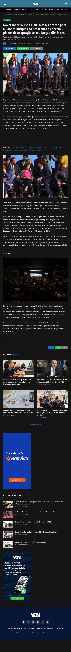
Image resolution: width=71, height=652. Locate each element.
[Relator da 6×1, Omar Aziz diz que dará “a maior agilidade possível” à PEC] (52, 368)
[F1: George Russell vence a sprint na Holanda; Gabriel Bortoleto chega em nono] (8, 514)
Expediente (18, 628)
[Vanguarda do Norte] (35, 4)
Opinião (17, 9)
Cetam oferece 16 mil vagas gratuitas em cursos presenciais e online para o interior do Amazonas (17, 381)
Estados (8, 9)
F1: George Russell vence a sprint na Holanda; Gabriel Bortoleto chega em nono (40, 512)
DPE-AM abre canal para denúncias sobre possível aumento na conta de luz (18, 411)
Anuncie (50, 628)
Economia (34, 9)
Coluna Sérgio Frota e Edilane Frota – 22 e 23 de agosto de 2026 (35, 532)
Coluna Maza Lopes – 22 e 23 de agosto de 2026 (30, 542)
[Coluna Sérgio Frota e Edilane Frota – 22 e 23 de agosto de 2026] (8, 534)
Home (4, 14)
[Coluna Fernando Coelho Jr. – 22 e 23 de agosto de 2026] (8, 524)
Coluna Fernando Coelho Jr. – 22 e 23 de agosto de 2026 (33, 522)
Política (25, 9)
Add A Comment (35, 424)
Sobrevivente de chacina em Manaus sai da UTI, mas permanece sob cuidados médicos (52, 412)
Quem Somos (40, 628)
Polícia (43, 9)
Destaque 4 (7, 340)
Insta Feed (59, 628)
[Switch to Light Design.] (63, 4)
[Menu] (5, 4)
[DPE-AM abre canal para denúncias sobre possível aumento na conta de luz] (18, 399)
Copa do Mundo (62, 9)
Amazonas (7, 20)
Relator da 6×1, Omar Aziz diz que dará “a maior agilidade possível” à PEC (52, 380)
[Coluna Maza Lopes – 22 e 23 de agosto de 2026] (8, 544)
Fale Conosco (29, 628)
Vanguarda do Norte (15, 43)
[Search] (66, 4)
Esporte (51, 9)
